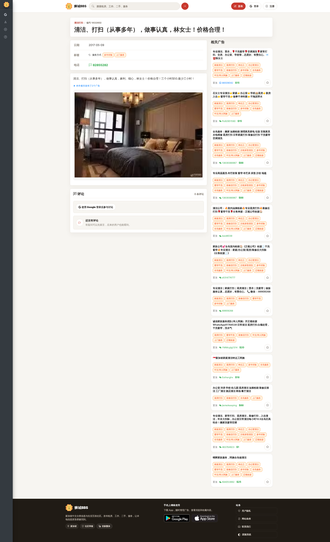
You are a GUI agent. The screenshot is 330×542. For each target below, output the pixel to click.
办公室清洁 (253, 65)
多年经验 (108, 55)
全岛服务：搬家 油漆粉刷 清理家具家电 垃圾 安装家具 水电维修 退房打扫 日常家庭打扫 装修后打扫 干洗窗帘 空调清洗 (241, 135)
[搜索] (185, 6)
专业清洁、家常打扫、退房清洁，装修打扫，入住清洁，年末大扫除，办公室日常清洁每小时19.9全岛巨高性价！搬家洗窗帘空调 (242, 419)
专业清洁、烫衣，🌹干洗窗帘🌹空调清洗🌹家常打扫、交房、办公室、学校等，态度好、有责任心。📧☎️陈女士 (241, 55)
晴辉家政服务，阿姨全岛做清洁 (229, 457)
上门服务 (120, 55)
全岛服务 (256, 70)
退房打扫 (230, 65)
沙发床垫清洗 (246, 150)
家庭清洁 (218, 65)
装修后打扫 (231, 70)
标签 (76, 55)
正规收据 (247, 75)
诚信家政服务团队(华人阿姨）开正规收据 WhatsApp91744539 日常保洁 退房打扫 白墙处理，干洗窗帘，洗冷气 (241, 324)
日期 (76, 45)
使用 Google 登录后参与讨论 (97, 207)
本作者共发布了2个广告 (88, 85)
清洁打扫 (78, 22)
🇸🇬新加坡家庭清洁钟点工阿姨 (229, 357)
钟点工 (241, 65)
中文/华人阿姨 (220, 75)
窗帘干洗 (218, 70)
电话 (76, 65)
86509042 (227, 82)
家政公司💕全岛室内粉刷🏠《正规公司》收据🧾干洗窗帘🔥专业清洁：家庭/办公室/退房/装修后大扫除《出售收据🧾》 (241, 250)
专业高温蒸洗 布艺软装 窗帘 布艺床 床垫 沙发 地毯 (239, 173)
